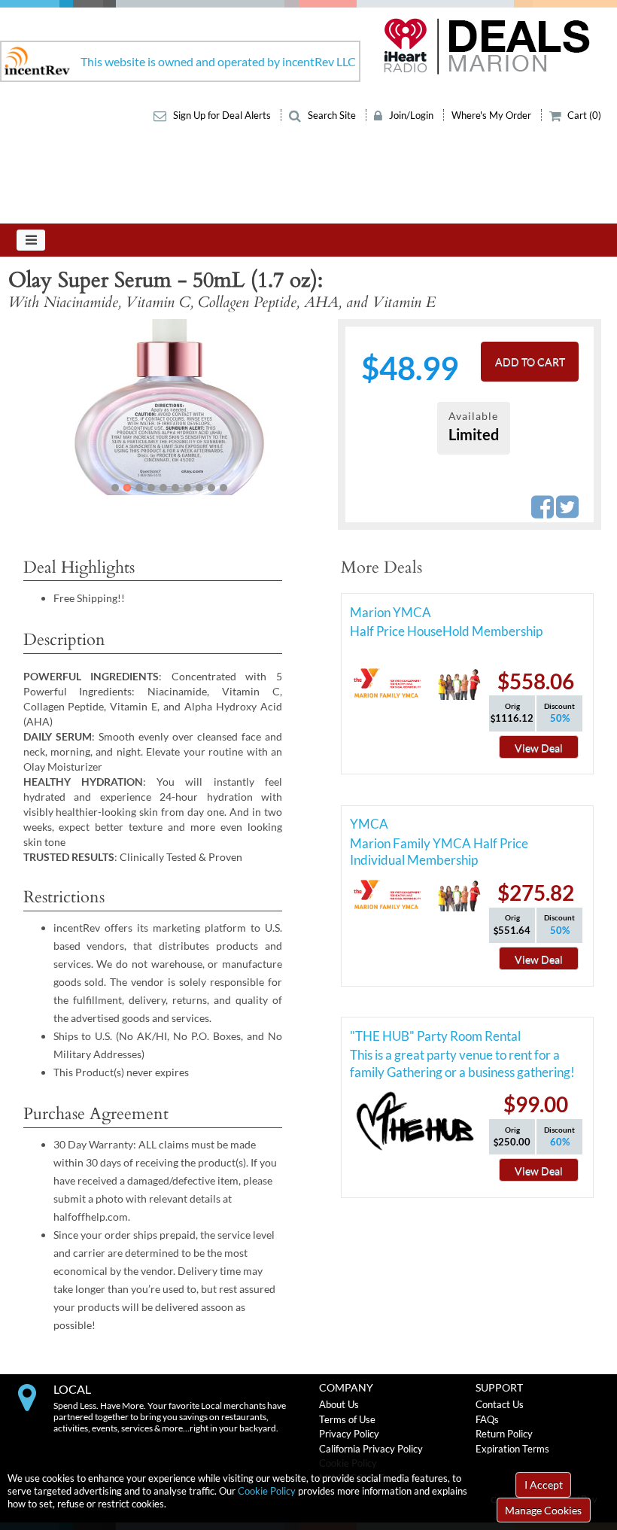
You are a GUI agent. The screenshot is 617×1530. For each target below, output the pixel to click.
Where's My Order (492, 115)
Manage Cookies (543, 1510)
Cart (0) (583, 115)
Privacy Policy (349, 1434)
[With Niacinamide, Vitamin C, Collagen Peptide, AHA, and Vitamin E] (169, 407)
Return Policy (504, 1434)
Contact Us (500, 1404)
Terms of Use (347, 1419)
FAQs (487, 1419)
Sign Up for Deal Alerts (222, 115)
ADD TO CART (530, 361)
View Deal (539, 747)
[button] (39, 407)
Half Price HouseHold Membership (446, 631)
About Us (339, 1404)
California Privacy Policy (371, 1449)
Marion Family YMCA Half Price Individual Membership (439, 845)
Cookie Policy (267, 1491)
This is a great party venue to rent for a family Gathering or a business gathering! (462, 1057)
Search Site (331, 115)
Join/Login (411, 115)
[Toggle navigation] (31, 240)
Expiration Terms (512, 1449)
